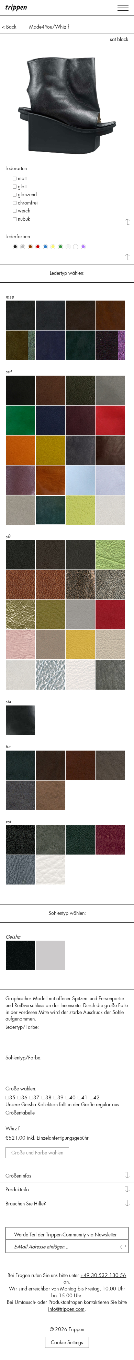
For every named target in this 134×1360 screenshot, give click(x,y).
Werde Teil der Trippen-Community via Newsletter (65, 1235)
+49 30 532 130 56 (103, 1275)
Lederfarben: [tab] (18, 236)
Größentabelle (20, 1113)
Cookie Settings (67, 1342)
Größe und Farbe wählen (37, 1153)
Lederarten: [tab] (16, 168)
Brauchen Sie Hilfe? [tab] (25, 1204)
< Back (9, 27)
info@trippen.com (66, 1309)
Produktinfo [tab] (17, 1189)
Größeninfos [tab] (18, 1176)
